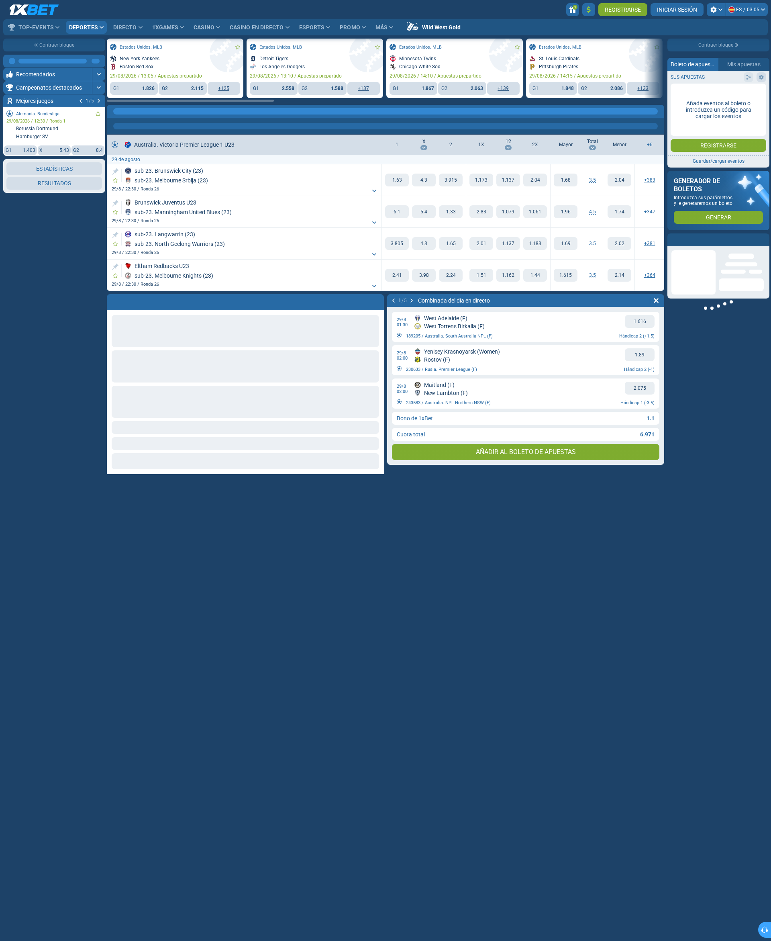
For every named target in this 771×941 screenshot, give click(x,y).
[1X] (481, 180)
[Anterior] (81, 101)
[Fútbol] (130, 111)
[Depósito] (588, 9)
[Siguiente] (99, 101)
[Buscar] (658, 111)
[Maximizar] (98, 61)
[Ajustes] (716, 9)
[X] (424, 180)
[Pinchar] (115, 171)
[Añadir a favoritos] (98, 114)
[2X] (535, 180)
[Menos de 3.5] (619, 180)
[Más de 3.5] (565, 180)
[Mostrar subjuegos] (374, 191)
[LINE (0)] (115, 111)
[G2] (451, 180)
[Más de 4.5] (565, 211)
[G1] (397, 180)
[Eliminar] (656, 300)
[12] (508, 180)
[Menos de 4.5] (619, 211)
